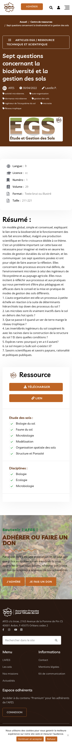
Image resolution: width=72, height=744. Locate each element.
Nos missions (10, 673)
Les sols (7, 666)
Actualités (9, 680)
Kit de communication (52, 673)
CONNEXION (14, 712)
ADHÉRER (32, 6)
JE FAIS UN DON (41, 581)
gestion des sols (41, 98)
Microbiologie (25, 435)
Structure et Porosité (30, 453)
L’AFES (6, 660)
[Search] (51, 7)
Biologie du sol (25, 423)
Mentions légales (49, 666)
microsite (47, 103)
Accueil (23, 21)
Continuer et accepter (30, 739)
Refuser (51, 739)
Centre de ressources (41, 21)
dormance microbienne (16, 98)
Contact (43, 660)
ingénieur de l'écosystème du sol (20, 103)
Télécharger (38, 387)
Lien (38, 398)
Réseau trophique (13, 108)
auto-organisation (40, 93)
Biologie (21, 474)
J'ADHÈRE (14, 581)
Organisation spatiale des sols (36, 447)
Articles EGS (25, 40)
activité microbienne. (14, 93)
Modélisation (24, 441)
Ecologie (21, 480)
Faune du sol (24, 429)
